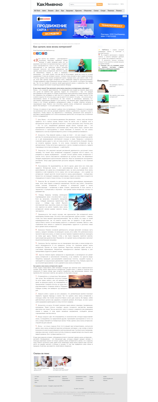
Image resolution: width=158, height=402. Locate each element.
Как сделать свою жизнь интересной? (117, 96)
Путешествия (79, 380)
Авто (36, 378)
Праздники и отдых (81, 376)
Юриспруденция (108, 378)
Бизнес (37, 380)
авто (44, 11)
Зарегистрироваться (113, 4)
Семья (91, 376)
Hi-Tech (37, 11)
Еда (49, 378)
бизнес (50, 11)
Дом (36, 382)
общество (88, 11)
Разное (105, 380)
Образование (66, 380)
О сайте (76, 388)
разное (119, 11)
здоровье (69, 11)
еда (62, 11)
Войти (122, 4)
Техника (92, 380)
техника (111, 11)
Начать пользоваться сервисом (108, 70)
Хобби (105, 376)
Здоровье (51, 380)
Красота (64, 376)
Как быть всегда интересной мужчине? (60, 369)
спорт (103, 11)
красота (78, 11)
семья (96, 11)
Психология (79, 378)
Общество (65, 378)
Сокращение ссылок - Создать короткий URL (48, 386)
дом (57, 11)
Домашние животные (54, 376)
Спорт (91, 378)
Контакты (81, 388)
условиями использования (88, 392)
